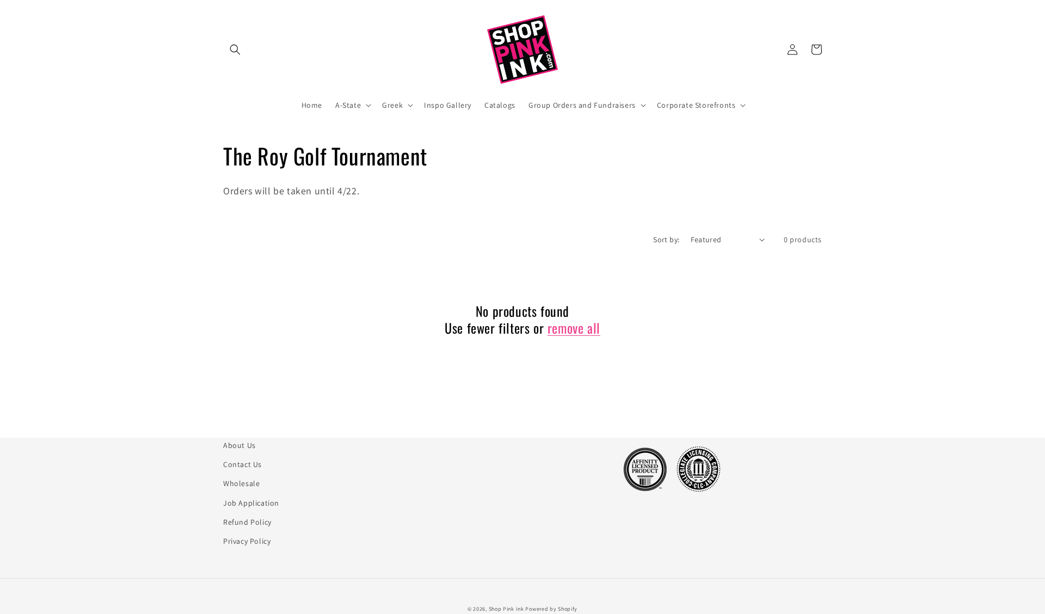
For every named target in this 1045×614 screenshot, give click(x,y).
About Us (239, 445)
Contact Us (242, 464)
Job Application (251, 503)
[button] (235, 50)
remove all (574, 328)
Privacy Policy (247, 541)
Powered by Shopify (551, 608)
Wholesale (241, 483)
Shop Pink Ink (506, 608)
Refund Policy (247, 522)
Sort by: (666, 239)
